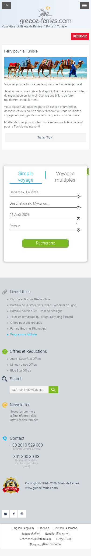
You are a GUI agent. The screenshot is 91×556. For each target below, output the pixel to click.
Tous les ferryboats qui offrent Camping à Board (41, 317)
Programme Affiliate (23, 334)
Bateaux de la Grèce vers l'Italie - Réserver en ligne (43, 305)
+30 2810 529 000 (26, 445)
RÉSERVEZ (80, 36)
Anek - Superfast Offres (25, 359)
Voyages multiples (65, 177)
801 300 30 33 (26, 456)
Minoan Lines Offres (23, 364)
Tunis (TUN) (45, 137)
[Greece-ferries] (45, 12)
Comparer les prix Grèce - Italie (30, 299)
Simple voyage (25, 177)
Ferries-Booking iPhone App (28, 328)
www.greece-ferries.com (41, 488)
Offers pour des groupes (26, 322)
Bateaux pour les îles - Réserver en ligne (36, 311)
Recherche (45, 242)
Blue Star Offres (20, 370)
